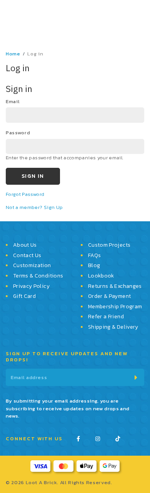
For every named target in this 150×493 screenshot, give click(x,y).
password (18, 136)
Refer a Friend (106, 317)
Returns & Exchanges (115, 286)
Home (13, 57)
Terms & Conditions (38, 276)
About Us (25, 245)
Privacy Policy (31, 286)
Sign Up (53, 210)
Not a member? (25, 210)
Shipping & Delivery (113, 327)
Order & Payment (109, 296)
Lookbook (101, 276)
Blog (94, 265)
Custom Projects (109, 245)
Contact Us (27, 255)
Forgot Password (25, 197)
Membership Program (115, 307)
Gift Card (24, 296)
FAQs (94, 255)
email (13, 105)
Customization (32, 265)
